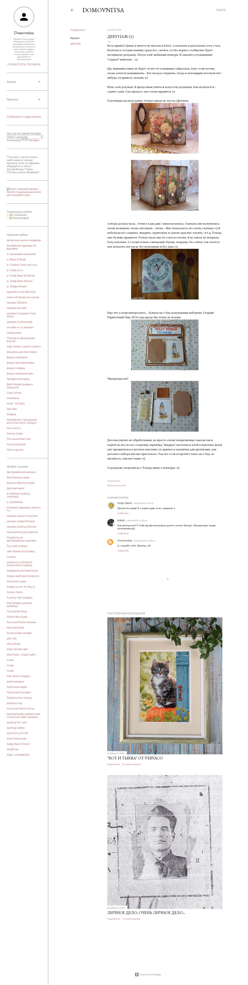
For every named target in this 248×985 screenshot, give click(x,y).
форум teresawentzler (20, 373)
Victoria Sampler (16, 444)
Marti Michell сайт (17, 649)
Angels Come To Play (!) (21, 586)
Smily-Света (124, 503)
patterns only (14, 703)
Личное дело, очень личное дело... (146, 912)
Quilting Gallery (16, 727)
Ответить (123, 513)
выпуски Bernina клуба (20, 482)
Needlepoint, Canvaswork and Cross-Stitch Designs (22, 421)
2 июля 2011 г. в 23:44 (144, 540)
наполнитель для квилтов (22, 532)
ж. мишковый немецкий (21, 254)
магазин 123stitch (17, 302)
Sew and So (14, 428)
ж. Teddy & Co (15, 270)
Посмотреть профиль (23, 64)
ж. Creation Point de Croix (22, 264)
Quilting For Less (17, 722)
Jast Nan (12, 409)
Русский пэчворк (17, 546)
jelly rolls (11, 638)
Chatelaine (13, 398)
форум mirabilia (16, 368)
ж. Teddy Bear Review (20, 281)
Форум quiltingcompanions (23, 576)
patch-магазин (15, 681)
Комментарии (20, 218)
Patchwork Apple (17, 687)
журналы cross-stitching (21, 291)
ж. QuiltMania (14, 502)
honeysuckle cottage (19, 633)
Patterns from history (19, 697)
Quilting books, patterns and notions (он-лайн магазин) (23, 716)
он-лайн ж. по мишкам (20, 327)
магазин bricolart (16, 308)
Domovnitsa (103, 10)
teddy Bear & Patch (18, 744)
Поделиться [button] (77, 30)
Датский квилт (15, 488)
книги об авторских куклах (23, 297)
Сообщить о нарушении (24, 116)
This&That (12, 749)
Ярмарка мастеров (18, 378)
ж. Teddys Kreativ (17, 286)
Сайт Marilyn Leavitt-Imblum (24, 346)
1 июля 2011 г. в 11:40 (143, 503)
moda (10, 660)
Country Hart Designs (19, 597)
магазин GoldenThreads (21, 521)
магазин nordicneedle (19, 321)
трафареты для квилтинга (22, 570)
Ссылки (11, 556)
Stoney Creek (15, 433)
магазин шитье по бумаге (22, 515)
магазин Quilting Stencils (21, 526)
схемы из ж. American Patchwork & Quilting (20, 564)
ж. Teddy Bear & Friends (21, 275)
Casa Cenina (14, 392)
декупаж (75, 43)
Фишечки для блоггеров (22, 351)
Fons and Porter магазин (21, 622)
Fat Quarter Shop (17, 611)
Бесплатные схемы (18, 477)
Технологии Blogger (150, 974)
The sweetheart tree (19, 439)
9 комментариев (131, 919)
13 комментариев (131, 764)
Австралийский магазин (21, 472)
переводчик (14, 332)
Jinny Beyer (14, 643)
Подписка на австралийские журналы (21, 539)
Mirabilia (11, 414)
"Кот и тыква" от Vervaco (135, 758)
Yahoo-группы (15, 449)
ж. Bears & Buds (16, 259)
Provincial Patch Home (20, 708)
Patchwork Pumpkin (19, 692)
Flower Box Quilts (17, 616)
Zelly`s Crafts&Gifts (18, 754)
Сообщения (19, 214)
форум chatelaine (17, 357)
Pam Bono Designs (18, 676)
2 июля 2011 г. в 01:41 (136, 520)
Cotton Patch (15, 592)
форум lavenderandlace (20, 362)
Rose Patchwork (16, 738)
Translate (34, 140)
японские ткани (16, 581)
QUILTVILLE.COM (17, 733)
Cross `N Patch (16, 403)
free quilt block (15, 627)
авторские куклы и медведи (24, 240)
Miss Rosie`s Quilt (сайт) (21, 654)
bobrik (121, 520)
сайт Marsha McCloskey (21, 551)
